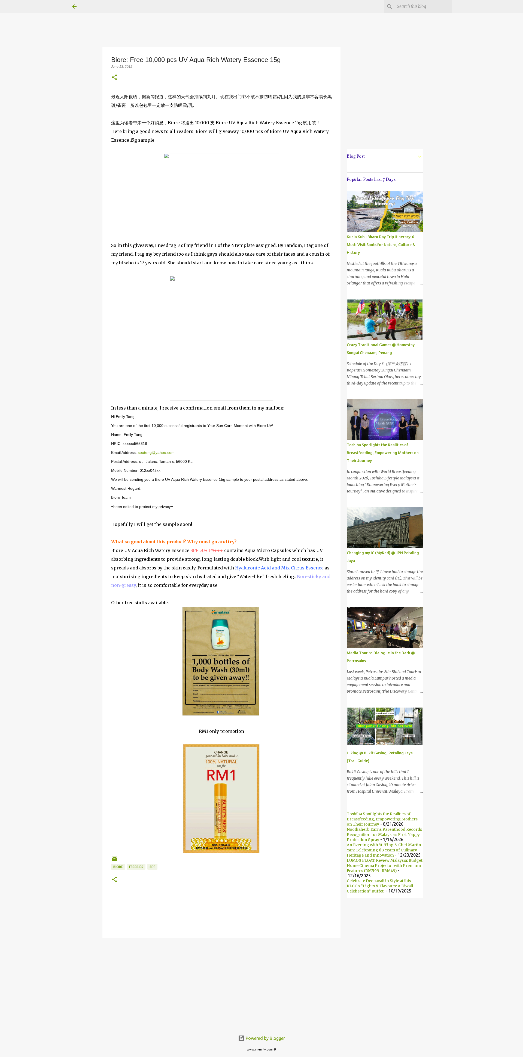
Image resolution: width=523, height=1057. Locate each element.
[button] (114, 77)
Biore (118, 867)
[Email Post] (114, 861)
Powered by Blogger (265, 1038)
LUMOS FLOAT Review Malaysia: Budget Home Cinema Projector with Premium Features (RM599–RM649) (384, 865)
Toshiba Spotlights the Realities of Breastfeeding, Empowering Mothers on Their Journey (383, 453)
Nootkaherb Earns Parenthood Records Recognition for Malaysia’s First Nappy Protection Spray (384, 834)
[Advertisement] (221, 984)
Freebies (136, 867)
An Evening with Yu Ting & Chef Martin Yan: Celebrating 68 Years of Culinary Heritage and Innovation (384, 850)
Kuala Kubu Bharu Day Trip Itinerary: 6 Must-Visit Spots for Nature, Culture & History (381, 245)
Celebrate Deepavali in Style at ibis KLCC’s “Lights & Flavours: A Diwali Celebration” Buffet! (380, 886)
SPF (152, 867)
